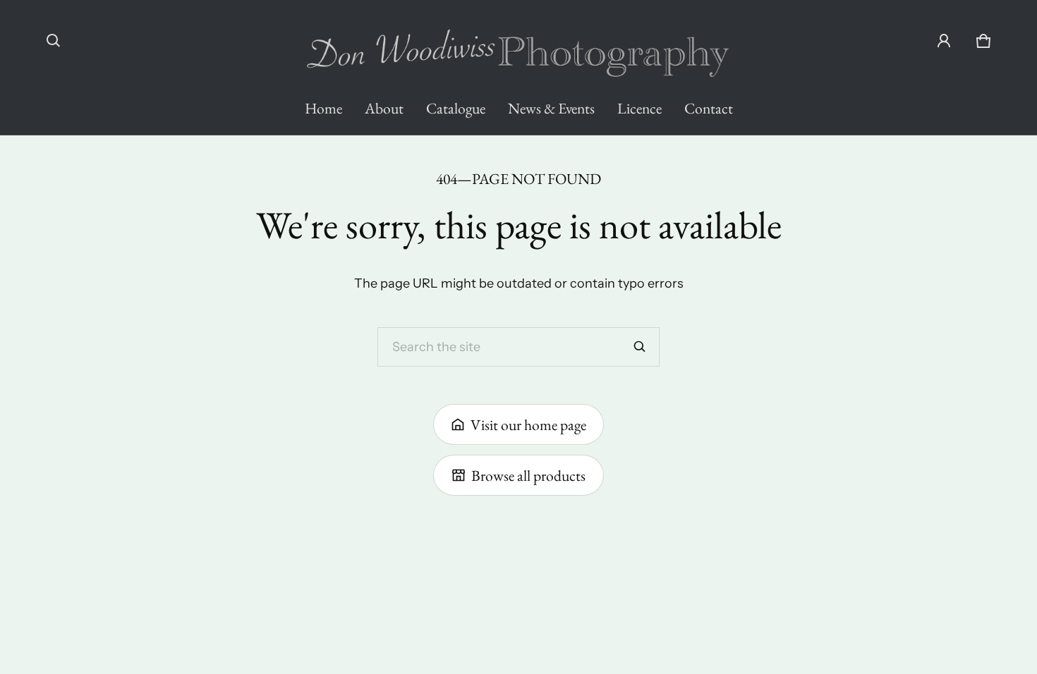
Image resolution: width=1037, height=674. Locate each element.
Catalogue (455, 108)
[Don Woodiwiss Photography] (518, 46)
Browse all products (528, 475)
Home (323, 108)
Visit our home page (528, 424)
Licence (639, 108)
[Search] (640, 347)
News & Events (551, 108)
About (384, 108)
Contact (708, 108)
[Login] (944, 41)
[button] (53, 41)
